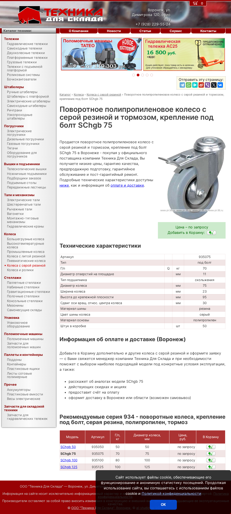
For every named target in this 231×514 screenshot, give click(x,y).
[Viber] (207, 85)
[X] (214, 85)
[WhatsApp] (188, 85)
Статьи (145, 31)
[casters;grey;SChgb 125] (210, 467)
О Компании (78, 31)
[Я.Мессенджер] (195, 85)
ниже (64, 185)
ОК (163, 505)
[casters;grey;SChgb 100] (210, 460)
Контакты (208, 31)
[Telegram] (182, 85)
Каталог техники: (17, 31)
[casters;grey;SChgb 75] (211, 232)
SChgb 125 (68, 467)
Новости (114, 31)
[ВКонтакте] (220, 85)
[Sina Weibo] (201, 85)
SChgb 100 (68, 460)
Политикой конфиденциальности (171, 493)
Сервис (176, 31)
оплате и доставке (127, 185)
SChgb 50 (68, 447)
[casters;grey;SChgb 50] (210, 447)
